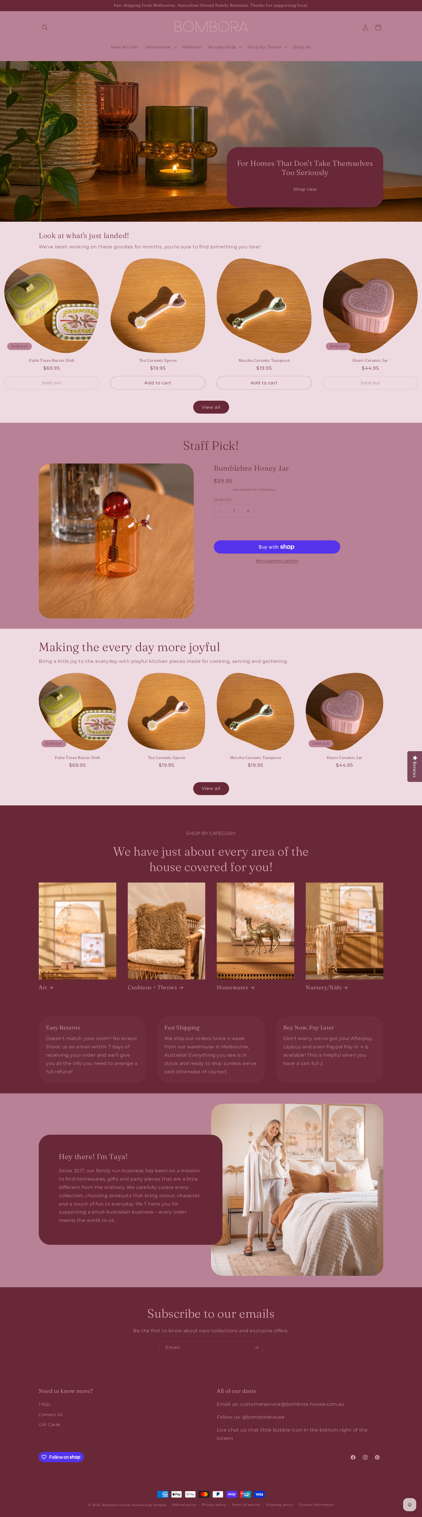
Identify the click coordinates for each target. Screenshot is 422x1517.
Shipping (222, 489)
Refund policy (184, 1505)
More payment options (277, 560)
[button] (45, 27)
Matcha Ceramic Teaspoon (264, 360)
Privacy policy (214, 1505)
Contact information (316, 1505)
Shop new (305, 189)
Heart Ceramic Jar (370, 360)
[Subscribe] (256, 1347)
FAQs (44, 1404)
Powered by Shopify (149, 1505)
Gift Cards (50, 1424)
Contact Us (51, 1414)
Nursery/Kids (324, 987)
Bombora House (116, 1505)
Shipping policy (279, 1505)
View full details (339, 581)
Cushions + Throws (152, 987)
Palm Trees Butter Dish (51, 360)
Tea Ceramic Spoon (158, 360)
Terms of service (246, 1505)
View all (211, 407)
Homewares (232, 987)
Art (43, 987)
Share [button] (226, 581)
